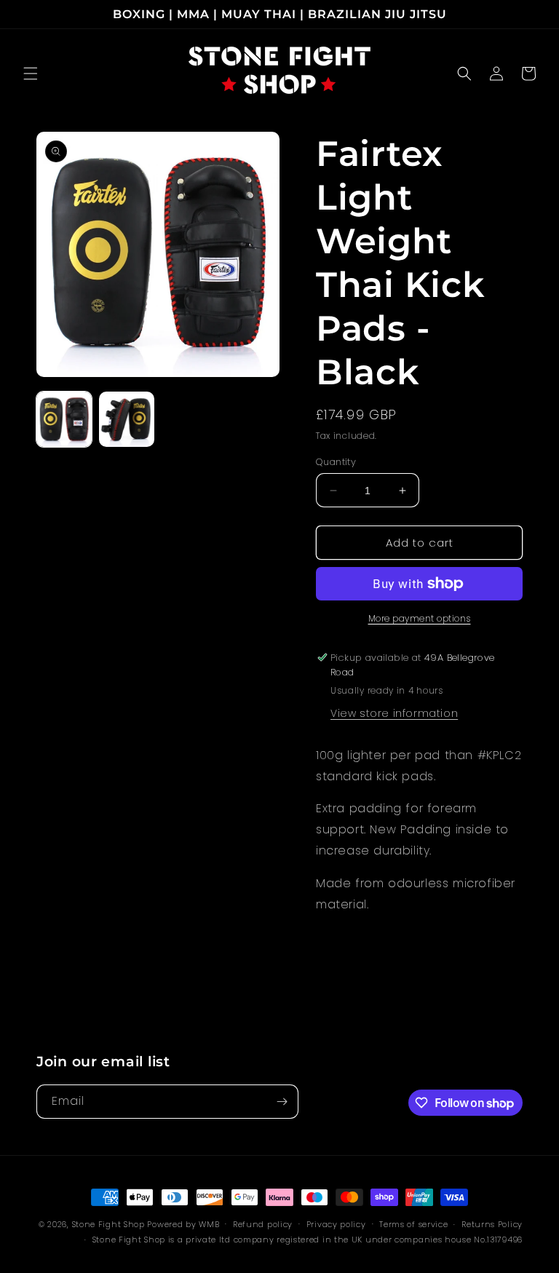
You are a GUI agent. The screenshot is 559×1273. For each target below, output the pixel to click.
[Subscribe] (282, 1101)
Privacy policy (336, 1224)
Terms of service (413, 1224)
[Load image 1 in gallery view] (64, 419)
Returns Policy (492, 1224)
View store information (394, 713)
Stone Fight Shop (108, 1224)
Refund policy (263, 1224)
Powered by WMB (183, 1224)
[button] (31, 73)
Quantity (336, 462)
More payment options (419, 618)
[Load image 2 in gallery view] (126, 419)
